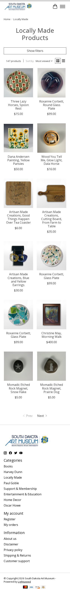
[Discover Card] (37, 587)
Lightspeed (24, 581)
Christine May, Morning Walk (51, 335)
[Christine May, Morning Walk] (51, 314)
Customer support (17, 561)
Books (8, 466)
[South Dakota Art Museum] (18, 6)
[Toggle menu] (62, 6)
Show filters (35, 51)
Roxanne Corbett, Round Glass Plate (51, 104)
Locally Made (13, 477)
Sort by (30, 61)
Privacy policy (13, 550)
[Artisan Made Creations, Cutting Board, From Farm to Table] (51, 193)
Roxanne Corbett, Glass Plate (51, 276)
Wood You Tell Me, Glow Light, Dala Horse (51, 160)
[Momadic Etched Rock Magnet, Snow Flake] (18, 366)
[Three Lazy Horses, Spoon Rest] (18, 82)
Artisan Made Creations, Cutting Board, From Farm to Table (51, 219)
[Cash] (43, 587)
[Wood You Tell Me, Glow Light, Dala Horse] (51, 138)
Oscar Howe (12, 505)
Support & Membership (20, 489)
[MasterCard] (25, 587)
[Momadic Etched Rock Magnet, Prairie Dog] (51, 366)
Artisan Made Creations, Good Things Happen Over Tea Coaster (18, 217)
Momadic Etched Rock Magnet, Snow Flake (18, 388)
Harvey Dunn (13, 472)
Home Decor (12, 500)
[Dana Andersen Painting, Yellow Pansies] (18, 138)
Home (7, 19)
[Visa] (31, 587)
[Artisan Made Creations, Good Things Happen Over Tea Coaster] (18, 193)
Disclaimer (11, 544)
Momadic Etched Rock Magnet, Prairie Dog (51, 388)
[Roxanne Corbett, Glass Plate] (51, 255)
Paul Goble (11, 483)
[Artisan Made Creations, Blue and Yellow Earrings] (18, 255)
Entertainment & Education (22, 494)
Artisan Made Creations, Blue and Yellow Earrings (18, 279)
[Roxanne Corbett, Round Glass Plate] (51, 82)
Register (9, 519)
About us (10, 539)
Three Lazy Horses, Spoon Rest (18, 104)
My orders (11, 525)
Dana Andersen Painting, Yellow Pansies (18, 160)
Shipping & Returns (17, 555)
